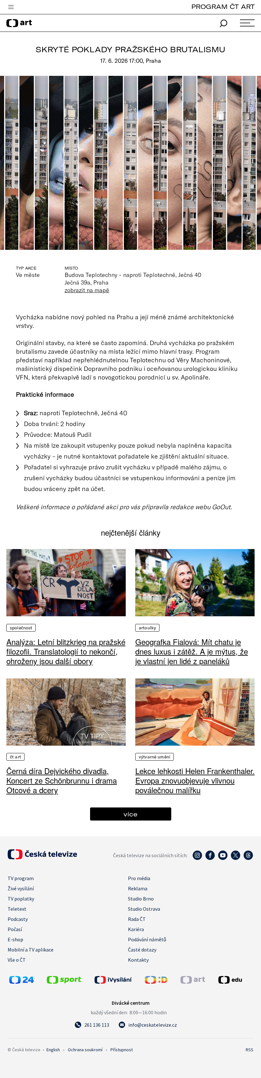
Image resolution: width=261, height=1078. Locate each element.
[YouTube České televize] (223, 858)
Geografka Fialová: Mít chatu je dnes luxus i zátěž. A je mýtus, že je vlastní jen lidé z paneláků (191, 651)
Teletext (17, 909)
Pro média (139, 878)
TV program (21, 878)
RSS (249, 1050)
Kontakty (138, 960)
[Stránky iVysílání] (118, 980)
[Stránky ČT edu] (235, 980)
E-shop (15, 939)
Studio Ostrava (144, 909)
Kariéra (136, 929)
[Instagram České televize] (197, 858)
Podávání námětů (147, 939)
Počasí (15, 929)
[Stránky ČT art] (192, 982)
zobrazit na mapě (87, 289)
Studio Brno (141, 898)
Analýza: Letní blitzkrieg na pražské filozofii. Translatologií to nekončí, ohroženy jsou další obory (65, 651)
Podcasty (18, 919)
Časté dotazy (142, 949)
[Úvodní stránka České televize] (42, 857)
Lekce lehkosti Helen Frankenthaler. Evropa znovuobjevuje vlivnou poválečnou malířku (195, 780)
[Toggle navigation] (10, 7)
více (130, 814)
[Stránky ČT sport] (64, 982)
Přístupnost (121, 1050)
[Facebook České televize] (210, 858)
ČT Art (15, 757)
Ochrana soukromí (85, 1050)
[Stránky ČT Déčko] (156, 982)
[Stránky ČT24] (21, 982)
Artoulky (147, 628)
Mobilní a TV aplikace (30, 949)
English (53, 1050)
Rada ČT (137, 919)
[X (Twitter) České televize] (235, 858)
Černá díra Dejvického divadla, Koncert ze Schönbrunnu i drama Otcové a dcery (61, 780)
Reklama (137, 888)
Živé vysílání (21, 888)
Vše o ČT (17, 960)
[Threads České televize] (248, 858)
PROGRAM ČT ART (223, 7)
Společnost (21, 628)
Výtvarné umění (154, 757)
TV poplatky (21, 898)
